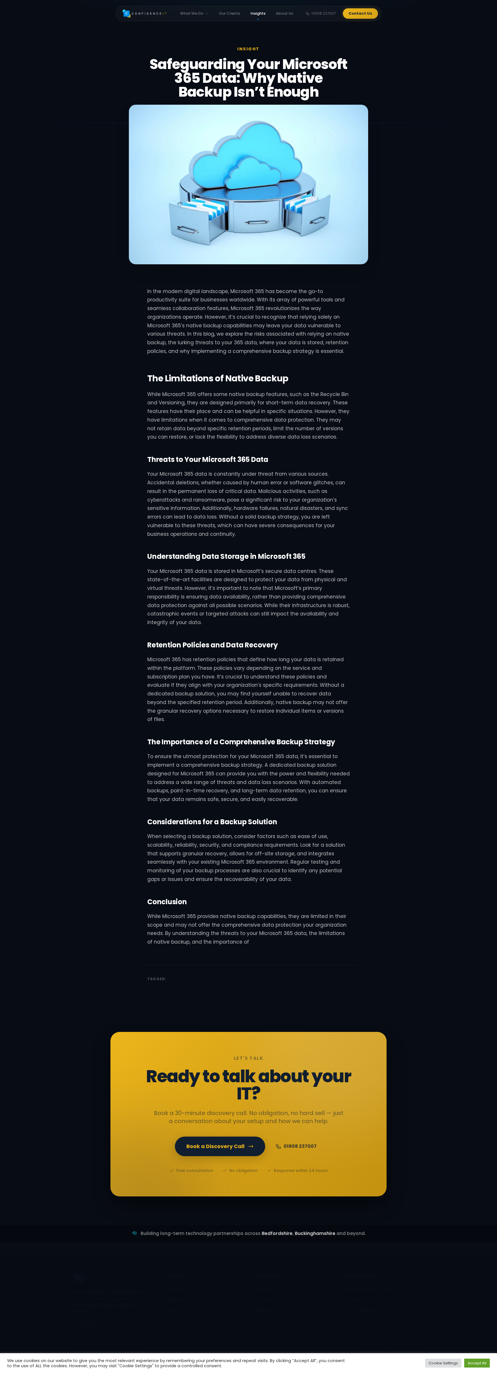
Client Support (360, 1310)
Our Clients (229, 13)
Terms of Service (409, 1352)
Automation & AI (181, 1320)
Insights (258, 13)
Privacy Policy (376, 1352)
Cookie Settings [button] (443, 1363)
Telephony (175, 1299)
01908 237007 (323, 13)
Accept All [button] (477, 1363)
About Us (284, 13)
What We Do (191, 13)
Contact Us (360, 13)
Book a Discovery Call (215, 1146)
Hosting (172, 1310)
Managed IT (176, 1289)
